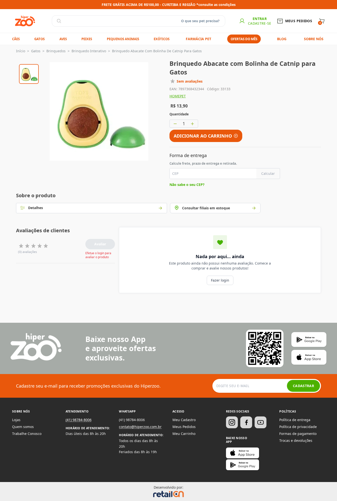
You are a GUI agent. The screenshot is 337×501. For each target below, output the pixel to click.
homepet (177, 96)
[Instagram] (232, 422)
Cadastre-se (259, 23)
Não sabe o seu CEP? (187, 184)
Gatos (35, 51)
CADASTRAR (303, 385)
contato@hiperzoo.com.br (140, 426)
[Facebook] (246, 422)
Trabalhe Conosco (26, 433)
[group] (29, 73)
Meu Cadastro (184, 419)
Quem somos (23, 426)
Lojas (16, 419)
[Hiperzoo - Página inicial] (25, 21)
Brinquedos (56, 51)
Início (20, 51)
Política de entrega (294, 419)
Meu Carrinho (183, 433)
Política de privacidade (298, 426)
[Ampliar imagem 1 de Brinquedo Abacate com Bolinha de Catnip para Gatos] (99, 111)
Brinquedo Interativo (89, 51)
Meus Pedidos (184, 426)
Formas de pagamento (298, 433)
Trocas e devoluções (295, 440)
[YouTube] (260, 422)
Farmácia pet (198, 38)
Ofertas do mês (244, 39)
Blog (281, 38)
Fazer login (220, 280)
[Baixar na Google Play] (242, 464)
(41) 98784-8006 (79, 419)
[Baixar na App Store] (242, 452)
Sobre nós (313, 38)
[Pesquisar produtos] (59, 21)
